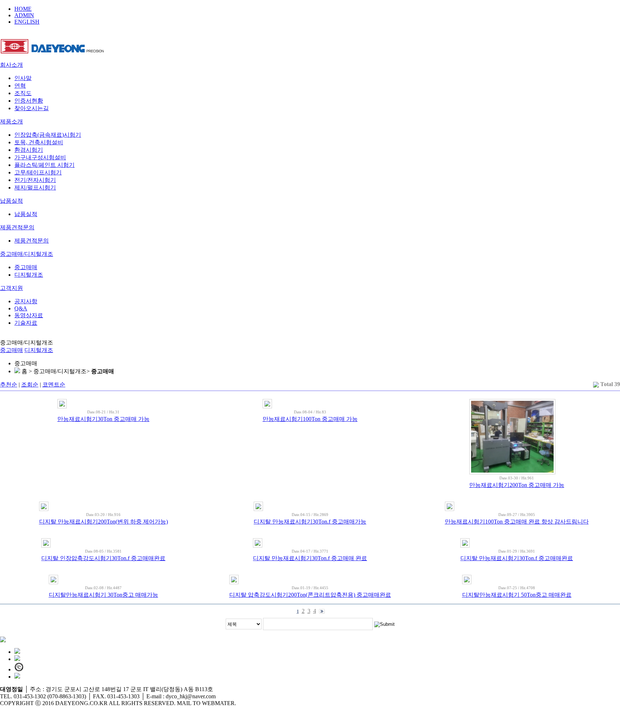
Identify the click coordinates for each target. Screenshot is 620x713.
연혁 (20, 86)
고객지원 (11, 288)
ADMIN (24, 15)
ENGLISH (26, 22)
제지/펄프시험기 (35, 187)
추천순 (8, 384)
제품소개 (11, 121)
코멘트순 (53, 384)
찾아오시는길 (31, 108)
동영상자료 (28, 315)
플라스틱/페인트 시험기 (44, 165)
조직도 (23, 93)
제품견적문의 (17, 227)
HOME (23, 9)
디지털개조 (28, 275)
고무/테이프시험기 (38, 172)
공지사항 (25, 301)
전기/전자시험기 (35, 180)
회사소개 (11, 65)
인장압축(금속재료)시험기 (47, 135)
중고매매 (25, 267)
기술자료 (25, 323)
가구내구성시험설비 (40, 157)
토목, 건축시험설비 (38, 142)
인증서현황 (28, 101)
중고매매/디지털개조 (26, 254)
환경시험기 (28, 150)
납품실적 (11, 201)
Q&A (20, 308)
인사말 (23, 78)
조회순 (29, 384)
